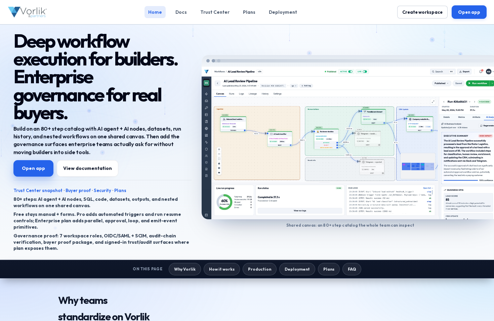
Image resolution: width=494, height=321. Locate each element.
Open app (469, 12)
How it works (222, 269)
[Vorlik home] (27, 12)
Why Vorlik (185, 269)
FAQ (352, 269)
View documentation (87, 168)
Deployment (283, 12)
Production (259, 269)
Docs (181, 12)
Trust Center (215, 12)
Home (155, 12)
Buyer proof (78, 190)
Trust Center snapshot (38, 190)
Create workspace (422, 12)
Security (102, 190)
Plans (249, 12)
